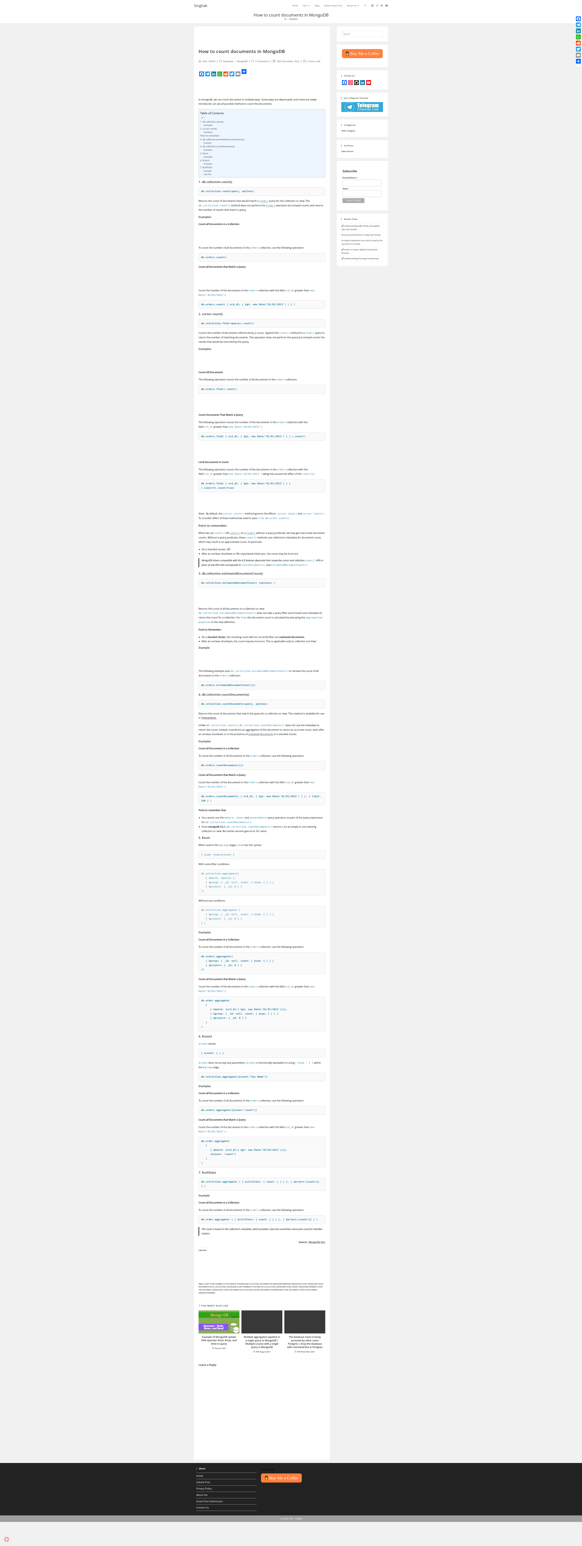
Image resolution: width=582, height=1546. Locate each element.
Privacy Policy (204, 1488)
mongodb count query (287, 1287)
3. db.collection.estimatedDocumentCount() (222, 139)
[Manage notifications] (6, 1539)
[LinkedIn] (578, 31)
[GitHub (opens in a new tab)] (381, 5)
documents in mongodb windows (275, 1284)
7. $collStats (206, 167)
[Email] (578, 55)
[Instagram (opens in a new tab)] (377, 5)
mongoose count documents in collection (232, 1290)
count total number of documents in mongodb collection (231, 1284)
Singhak (200, 5)
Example (207, 142)
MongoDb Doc (317, 1242)
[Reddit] (578, 43)
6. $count (205, 160)
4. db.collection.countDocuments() (217, 146)
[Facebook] (578, 19)
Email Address (350, 177)
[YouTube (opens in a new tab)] (386, 5)
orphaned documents (260, 734)
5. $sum (204, 153)
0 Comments (262, 61)
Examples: (208, 125)
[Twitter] (578, 49)
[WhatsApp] (578, 37)
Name (345, 188)
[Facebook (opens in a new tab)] (372, 5)
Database (293, 19)
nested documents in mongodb (268, 1290)
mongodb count (299, 1284)
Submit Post (203, 1482)
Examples (208, 149)
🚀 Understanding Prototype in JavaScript (360, 258)
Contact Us (202, 1507)
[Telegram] (578, 25)
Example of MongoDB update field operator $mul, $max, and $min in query (219, 1340)
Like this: (208, 174)
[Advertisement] (254, 39)
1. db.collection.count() (211, 121)
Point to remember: (210, 135)
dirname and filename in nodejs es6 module (361, 234)
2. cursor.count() (208, 128)
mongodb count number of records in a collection (251, 1287)
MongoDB (242, 61)
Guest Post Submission (209, 1501)
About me (201, 1495)
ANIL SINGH (209, 61)
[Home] (285, 19)
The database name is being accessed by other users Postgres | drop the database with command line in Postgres (305, 1342)
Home (199, 1476)
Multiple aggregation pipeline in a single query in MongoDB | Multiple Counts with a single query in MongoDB (262, 1342)
